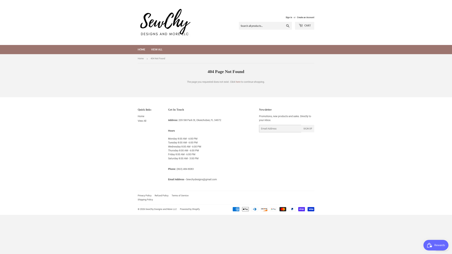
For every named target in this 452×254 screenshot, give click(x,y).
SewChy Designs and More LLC (161, 209)
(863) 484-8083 (185, 169)
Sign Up (308, 128)
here (238, 81)
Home (141, 49)
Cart (307, 25)
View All (156, 49)
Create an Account (305, 17)
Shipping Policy (145, 199)
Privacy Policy (144, 195)
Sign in (289, 17)
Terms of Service (180, 195)
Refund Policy (161, 195)
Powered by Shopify (190, 209)
